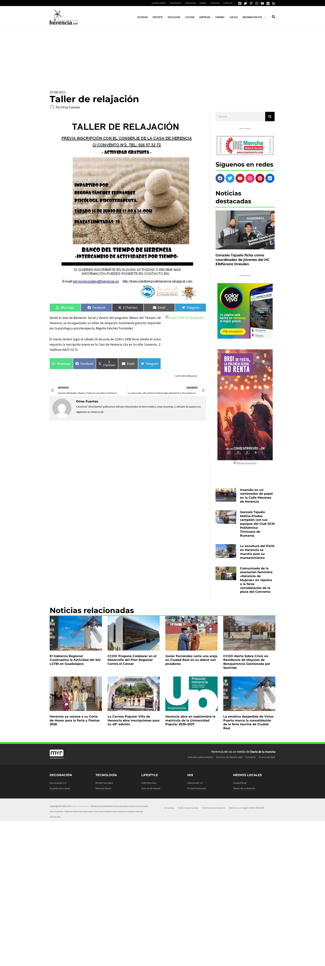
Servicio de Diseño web (229, 757)
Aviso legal (169, 807)
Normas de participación (214, 807)
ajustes (168, 962)
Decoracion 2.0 (58, 783)
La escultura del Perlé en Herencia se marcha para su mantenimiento (257, 551)
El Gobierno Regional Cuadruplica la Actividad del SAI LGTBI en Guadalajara (75, 660)
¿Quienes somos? (158, 3)
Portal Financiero (196, 788)
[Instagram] (256, 3)
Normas (202, 3)
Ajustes (239, 960)
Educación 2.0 (195, 783)
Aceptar (193, 960)
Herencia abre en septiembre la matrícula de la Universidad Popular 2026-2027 (190, 720)
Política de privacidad (188, 807)
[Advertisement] (162, 56)
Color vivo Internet (80, 806)
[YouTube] (262, 3)
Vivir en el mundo (150, 788)
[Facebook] (239, 3)
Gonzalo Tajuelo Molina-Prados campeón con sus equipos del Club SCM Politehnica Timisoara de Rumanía (257, 523)
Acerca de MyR (267, 757)
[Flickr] (268, 3)
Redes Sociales (104, 783)
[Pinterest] (251, 3)
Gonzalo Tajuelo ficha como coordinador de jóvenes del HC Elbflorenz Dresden (243, 259)
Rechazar (216, 960)
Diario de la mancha (262, 751)
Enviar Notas (175, 3)
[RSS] (273, 3)
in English (227, 3)
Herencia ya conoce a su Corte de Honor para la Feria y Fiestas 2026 (75, 720)
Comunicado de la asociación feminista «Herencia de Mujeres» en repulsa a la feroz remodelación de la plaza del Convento (256, 580)
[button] (264, 17)
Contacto (250, 757)
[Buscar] (270, 116)
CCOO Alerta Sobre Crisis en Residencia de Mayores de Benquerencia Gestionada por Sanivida (246, 662)
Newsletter (190, 3)
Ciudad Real (239, 783)
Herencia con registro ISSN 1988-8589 (246, 807)
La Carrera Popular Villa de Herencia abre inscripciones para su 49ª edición (133, 720)
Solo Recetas (148, 783)
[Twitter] (245, 3)
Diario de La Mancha (244, 788)
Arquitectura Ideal (60, 788)
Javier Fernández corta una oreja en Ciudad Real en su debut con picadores (191, 660)
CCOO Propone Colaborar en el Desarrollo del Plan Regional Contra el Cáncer (132, 660)
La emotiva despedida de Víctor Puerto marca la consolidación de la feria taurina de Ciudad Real (248, 722)
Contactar (214, 3)
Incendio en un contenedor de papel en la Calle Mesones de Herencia (256, 495)
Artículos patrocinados (200, 757)
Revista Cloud (103, 788)
